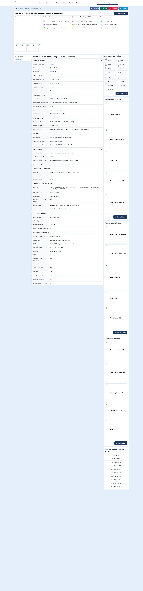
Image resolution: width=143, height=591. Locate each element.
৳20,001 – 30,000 (116, 469)
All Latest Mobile (121, 443)
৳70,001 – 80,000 (116, 486)
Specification (18, 59)
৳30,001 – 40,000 (116, 472)
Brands (71, 3)
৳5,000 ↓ (116, 455)
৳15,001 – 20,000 (116, 466)
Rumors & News (61, 3)
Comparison (49, 3)
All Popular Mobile (120, 332)
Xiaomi (108, 17)
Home (41, 3)
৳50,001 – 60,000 (116, 479)
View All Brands (122, 94)
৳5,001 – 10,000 (116, 459)
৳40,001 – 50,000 (116, 476)
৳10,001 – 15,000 (116, 462)
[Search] (116, 3)
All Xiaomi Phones (120, 217)
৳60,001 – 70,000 (116, 483)
